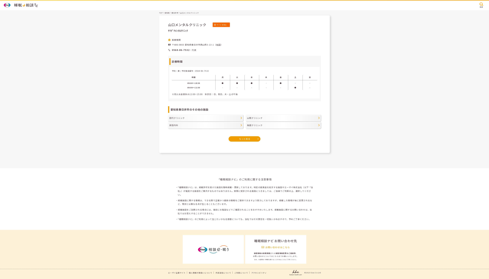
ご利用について (241, 272)
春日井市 (175, 13)
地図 (218, 44)
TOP (161, 13)
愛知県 (167, 13)
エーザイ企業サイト (177, 272)
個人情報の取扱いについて (200, 272)
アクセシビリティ (259, 272)
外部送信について (223, 272)
